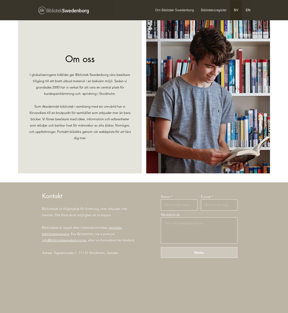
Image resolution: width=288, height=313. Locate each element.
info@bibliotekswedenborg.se (64, 240)
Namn (165, 196)
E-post (206, 196)
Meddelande (170, 214)
